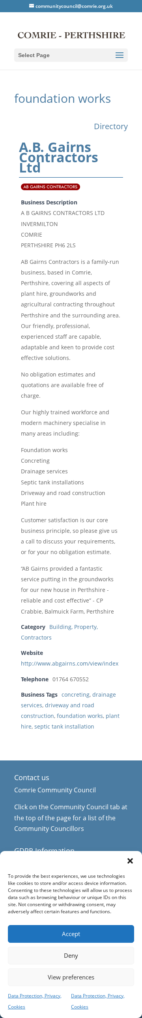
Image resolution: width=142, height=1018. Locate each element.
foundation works (80, 715)
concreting (76, 694)
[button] (130, 861)
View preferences (71, 977)
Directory (111, 126)
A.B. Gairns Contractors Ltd (58, 157)
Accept (71, 934)
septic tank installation (64, 726)
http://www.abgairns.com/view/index (69, 663)
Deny (71, 955)
